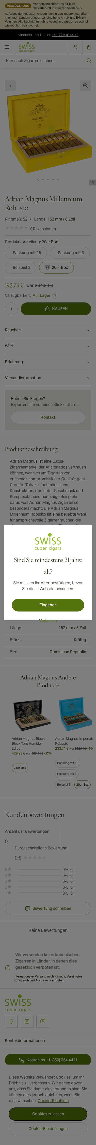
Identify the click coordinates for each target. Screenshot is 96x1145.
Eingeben (48, 605)
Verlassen (48, 620)
